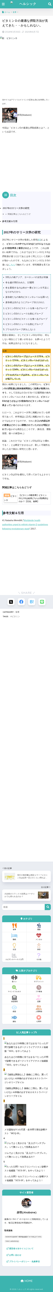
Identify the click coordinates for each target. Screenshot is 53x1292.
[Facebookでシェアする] (21, 601)
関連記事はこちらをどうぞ (19, 214)
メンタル (39, 939)
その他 (38, 959)
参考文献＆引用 (9, 221)
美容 (38, 949)
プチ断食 (39, 991)
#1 (39, 240)
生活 (14, 949)
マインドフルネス (14, 991)
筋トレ (14, 981)
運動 (38, 929)
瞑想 (14, 1011)
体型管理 (14, 1001)
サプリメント (39, 981)
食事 (17, 612)
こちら (12, 265)
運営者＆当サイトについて (21, 1248)
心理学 (38, 1021)
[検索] (48, 907)
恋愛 (38, 1001)
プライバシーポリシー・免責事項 (24, 1261)
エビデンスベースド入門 (14, 959)
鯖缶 (14, 1021)
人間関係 (39, 1011)
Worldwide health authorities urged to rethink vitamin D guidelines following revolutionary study (25, 524)
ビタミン (16, 616)
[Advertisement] (26, 69)
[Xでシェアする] (11, 601)
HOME (28, 1281)
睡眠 (14, 939)
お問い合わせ (15, 1255)
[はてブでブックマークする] (31, 601)
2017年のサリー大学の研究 (15, 208)
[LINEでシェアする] (42, 601)
